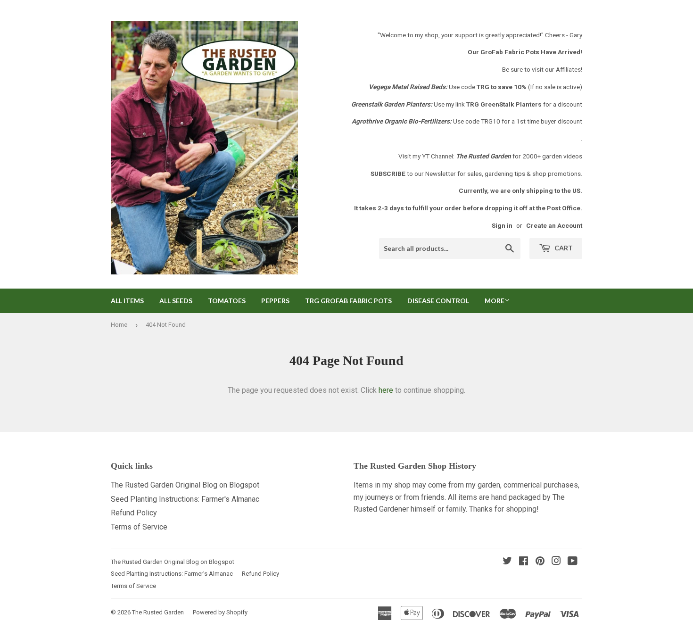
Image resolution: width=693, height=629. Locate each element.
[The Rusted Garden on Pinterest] (540, 561)
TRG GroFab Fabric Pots (348, 301)
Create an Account (554, 225)
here (386, 390)
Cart (563, 248)
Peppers (275, 301)
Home (119, 324)
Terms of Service (139, 526)
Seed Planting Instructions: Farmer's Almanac (185, 499)
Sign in (502, 225)
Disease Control (438, 301)
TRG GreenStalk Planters (504, 104)
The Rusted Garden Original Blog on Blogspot (185, 484)
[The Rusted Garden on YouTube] (573, 561)
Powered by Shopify (220, 612)
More (494, 301)
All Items (127, 301)
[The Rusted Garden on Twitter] (507, 561)
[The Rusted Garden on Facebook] (523, 561)
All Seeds (175, 301)
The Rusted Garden (158, 612)
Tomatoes (227, 301)
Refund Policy (134, 512)
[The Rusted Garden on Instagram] (556, 561)
